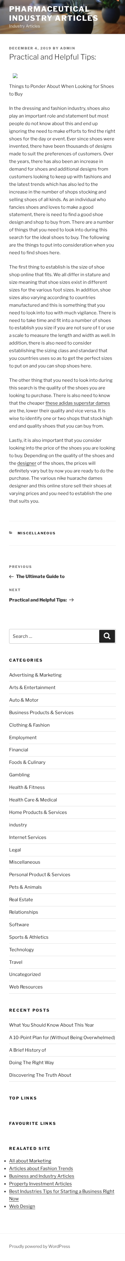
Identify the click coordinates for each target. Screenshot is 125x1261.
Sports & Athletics (29, 937)
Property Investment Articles (40, 1184)
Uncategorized (25, 974)
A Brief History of (27, 1050)
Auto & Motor (24, 700)
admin (67, 48)
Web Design (22, 1206)
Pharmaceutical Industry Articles (54, 14)
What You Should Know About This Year (51, 1025)
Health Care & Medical (33, 800)
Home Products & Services (38, 812)
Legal (15, 850)
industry (18, 825)
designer (26, 463)
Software (19, 924)
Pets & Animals (25, 887)
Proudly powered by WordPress (39, 1246)
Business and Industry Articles (41, 1176)
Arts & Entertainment (32, 687)
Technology (21, 949)
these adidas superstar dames (78, 403)
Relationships (23, 912)
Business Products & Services (41, 712)
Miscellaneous (37, 533)
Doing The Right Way (31, 1062)
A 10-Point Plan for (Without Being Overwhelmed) (62, 1037)
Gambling (19, 775)
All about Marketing (30, 1161)
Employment (23, 737)
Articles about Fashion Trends (41, 1168)
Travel (15, 962)
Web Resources (26, 987)
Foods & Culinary (27, 762)
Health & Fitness (27, 787)
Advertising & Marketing (35, 675)
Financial (18, 750)
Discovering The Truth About (40, 1075)
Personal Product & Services (39, 874)
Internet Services (27, 837)
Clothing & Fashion (29, 725)
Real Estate (21, 899)
